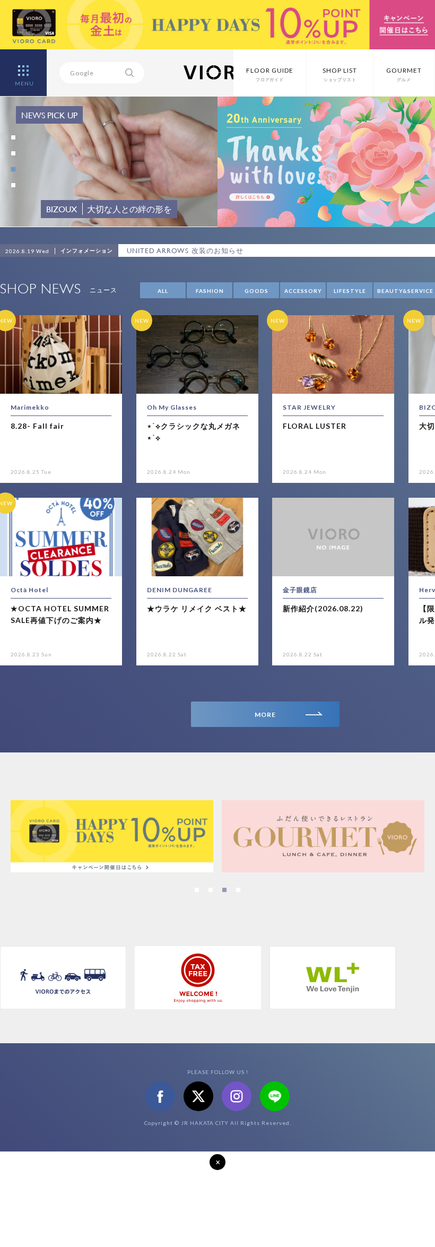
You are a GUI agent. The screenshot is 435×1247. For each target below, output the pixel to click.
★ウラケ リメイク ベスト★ (197, 608)
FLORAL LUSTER (314, 425)
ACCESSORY (303, 291)
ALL (163, 291)
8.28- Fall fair (37, 425)
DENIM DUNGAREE (179, 590)
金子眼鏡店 (300, 590)
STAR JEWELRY (309, 407)
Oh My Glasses (172, 407)
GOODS (256, 291)
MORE (265, 714)
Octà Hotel (29, 590)
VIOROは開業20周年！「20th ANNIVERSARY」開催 (213, 250)
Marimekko (30, 407)
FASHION (210, 291)
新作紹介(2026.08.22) (323, 608)
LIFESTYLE (350, 291)
